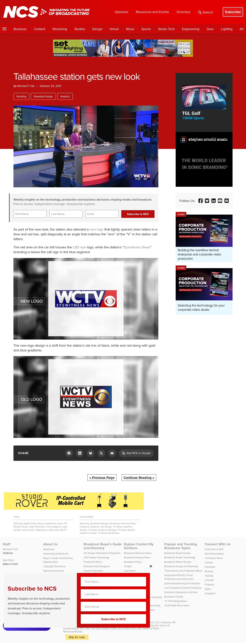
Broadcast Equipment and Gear (181, 592)
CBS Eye (17, 523)
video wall (53, 529)
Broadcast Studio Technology (179, 557)
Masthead (48, 549)
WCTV (63, 529)
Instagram (210, 593)
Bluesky (209, 571)
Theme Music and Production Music (183, 570)
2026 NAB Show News (176, 605)
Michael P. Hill (25, 86)
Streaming (59, 29)
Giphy (208, 589)
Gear (210, 29)
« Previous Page (102, 477)
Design (97, 29)
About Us (50, 544)
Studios (79, 29)
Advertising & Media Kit (55, 553)
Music (130, 29)
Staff (6, 544)
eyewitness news (54, 523)
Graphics (65, 96)
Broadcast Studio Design (177, 553)
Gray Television (37, 526)
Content (39, 29)
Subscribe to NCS (214, 549)
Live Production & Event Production (183, 587)
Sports (146, 29)
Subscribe (233, 11)
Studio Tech (166, 29)
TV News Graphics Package (102, 529)
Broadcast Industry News (123, 523)
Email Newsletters (214, 553)
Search (208, 12)
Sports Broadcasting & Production (182, 583)
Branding (21, 96)
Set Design (106, 526)
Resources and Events (152, 11)
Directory (183, 11)
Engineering (190, 29)
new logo (96, 229)
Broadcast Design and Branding (181, 566)
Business (20, 29)
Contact (209, 562)
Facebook (210, 567)
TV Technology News (175, 601)
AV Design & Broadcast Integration (102, 553)
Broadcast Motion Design (177, 562)
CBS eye (79, 247)
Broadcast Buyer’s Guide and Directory (103, 546)
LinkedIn (209, 580)
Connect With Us (218, 544)
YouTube (209, 575)
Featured (84, 526)
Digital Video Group (33, 523)
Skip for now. (77, 637)
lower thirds (28, 529)
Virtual (114, 29)
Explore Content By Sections (139, 546)
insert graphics (54, 526)
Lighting (227, 29)
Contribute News (214, 558)
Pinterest (209, 584)
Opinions (121, 11)
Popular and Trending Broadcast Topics (180, 546)
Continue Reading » (139, 477)
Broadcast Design (43, 96)
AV (242, 29)
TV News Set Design (108, 533)
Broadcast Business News (138, 553)
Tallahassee (41, 529)
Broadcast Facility (173, 596)
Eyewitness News (137, 247)
